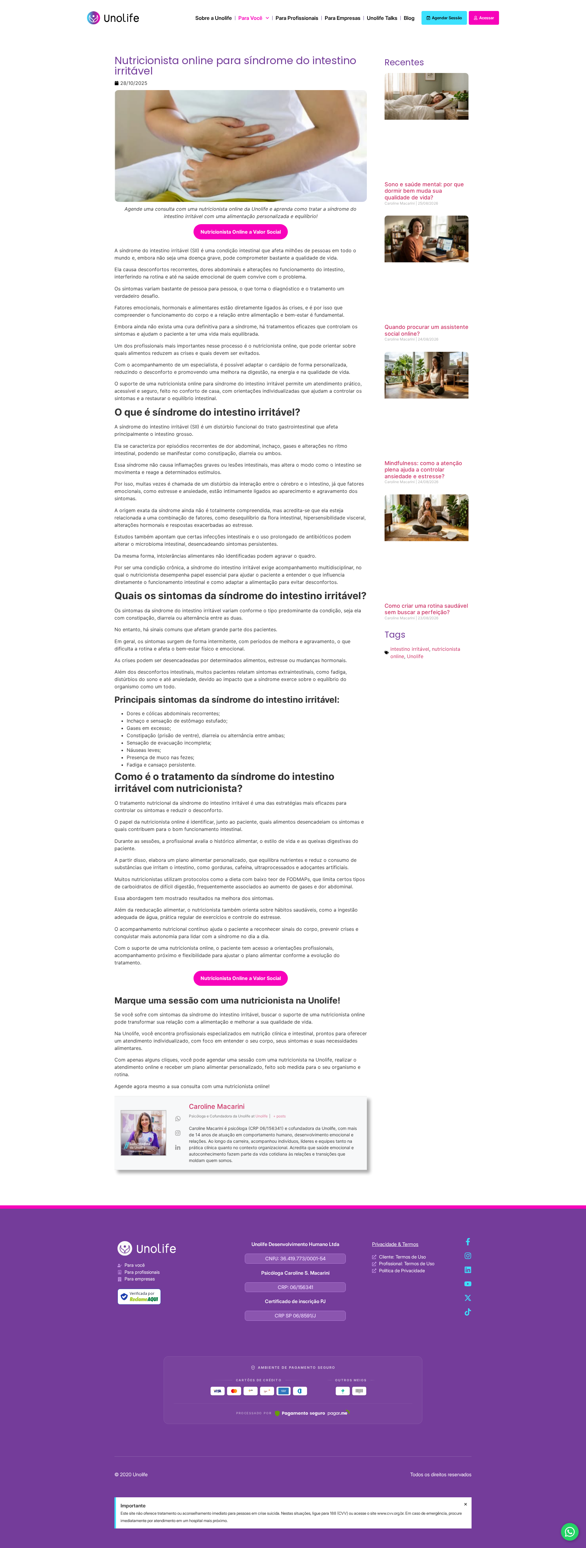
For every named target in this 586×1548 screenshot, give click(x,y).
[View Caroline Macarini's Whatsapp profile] (177, 1118)
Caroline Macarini (216, 1106)
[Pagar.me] (312, 1413)
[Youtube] (468, 1284)
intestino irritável (409, 649)
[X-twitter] (468, 1298)
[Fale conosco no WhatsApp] (570, 1532)
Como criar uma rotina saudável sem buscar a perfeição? (426, 609)
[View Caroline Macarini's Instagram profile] (177, 1133)
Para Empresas (342, 18)
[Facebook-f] (468, 1241)
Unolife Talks (382, 18)
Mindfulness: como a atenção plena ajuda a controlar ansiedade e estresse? (423, 469)
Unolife (415, 656)
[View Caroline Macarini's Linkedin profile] (177, 1147)
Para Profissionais (297, 18)
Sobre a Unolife (213, 18)
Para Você (250, 18)
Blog (409, 18)
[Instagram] (468, 1255)
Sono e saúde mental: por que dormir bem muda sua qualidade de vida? (424, 191)
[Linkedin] (468, 1269)
